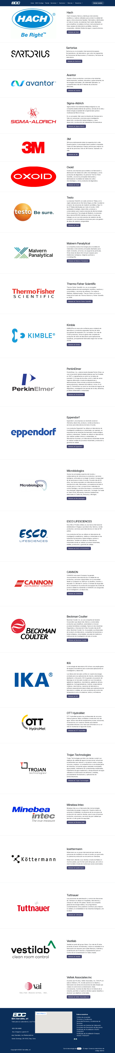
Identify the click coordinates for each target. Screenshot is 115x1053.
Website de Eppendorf (75, 446)
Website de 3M (73, 154)
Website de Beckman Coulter (77, 640)
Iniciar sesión (97, 3)
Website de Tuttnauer (75, 915)
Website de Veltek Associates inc (78, 997)
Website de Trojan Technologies (78, 780)
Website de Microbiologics (76, 498)
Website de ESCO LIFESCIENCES (78, 548)
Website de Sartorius (74, 61)
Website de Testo (73, 225)
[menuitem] (32, 3)
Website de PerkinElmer (75, 394)
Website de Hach (73, 32)
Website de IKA (73, 696)
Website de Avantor (74, 90)
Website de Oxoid (73, 185)
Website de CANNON (75, 593)
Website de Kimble (74, 344)
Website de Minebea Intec (76, 822)
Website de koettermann (76, 868)
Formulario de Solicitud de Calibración (89, 1025)
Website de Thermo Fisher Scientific (79, 301)
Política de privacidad (83, 1017)
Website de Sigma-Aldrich (76, 126)
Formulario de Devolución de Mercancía (89, 1027)
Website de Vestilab (74, 956)
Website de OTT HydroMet (76, 730)
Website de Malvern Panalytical (78, 261)
